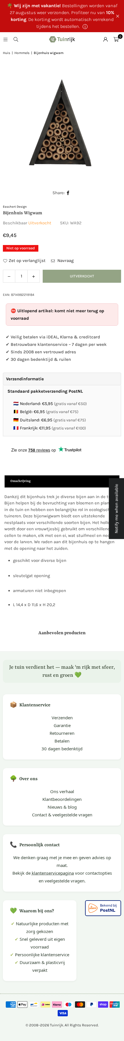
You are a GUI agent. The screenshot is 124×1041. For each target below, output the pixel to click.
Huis (6, 53)
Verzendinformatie (25, 378)
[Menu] (5, 39)
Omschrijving (20, 481)
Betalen (62, 741)
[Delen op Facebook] (68, 193)
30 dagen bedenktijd (62, 748)
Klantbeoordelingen (62, 799)
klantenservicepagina (53, 873)
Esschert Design (15, 207)
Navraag (65, 260)
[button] (116, 39)
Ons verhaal (62, 791)
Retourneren (62, 733)
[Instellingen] (105, 39)
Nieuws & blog (62, 807)
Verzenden (62, 717)
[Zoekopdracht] (16, 39)
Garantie (62, 725)
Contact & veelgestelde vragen (62, 815)
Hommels (21, 53)
